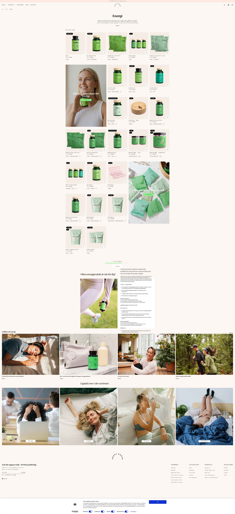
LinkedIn (226, 472)
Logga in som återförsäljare (211, 477)
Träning (71, 253)
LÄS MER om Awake (124, 305)
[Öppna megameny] (5, 4)
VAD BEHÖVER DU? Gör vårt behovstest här (117, 1)
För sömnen (88, 441)
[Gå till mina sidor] (228, 5)
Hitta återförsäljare (210, 475)
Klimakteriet (68, 188)
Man (154, 91)
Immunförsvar (156, 59)
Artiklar (191, 475)
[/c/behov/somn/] (88, 416)
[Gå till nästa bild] (230, 356)
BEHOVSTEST (33, 4)
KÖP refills (149, 194)
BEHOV (3, 4)
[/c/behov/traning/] (146, 416)
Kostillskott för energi (176, 482)
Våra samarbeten (193, 477)
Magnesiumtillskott (175, 472)
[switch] (102, 512)
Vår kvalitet (192, 472)
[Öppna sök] (224, 5)
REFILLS (27, 4)
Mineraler (173, 470)
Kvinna (113, 123)
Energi (11, 9)
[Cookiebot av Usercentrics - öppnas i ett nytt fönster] (75, 512)
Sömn (113, 156)
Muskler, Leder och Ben (158, 123)
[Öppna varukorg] (232, 5)
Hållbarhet (191, 470)
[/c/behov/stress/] (30, 416)
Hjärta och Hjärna (94, 59)
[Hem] (117, 5)
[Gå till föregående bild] (5, 356)
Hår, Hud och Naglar (115, 91)
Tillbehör (130, 123)
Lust (151, 91)
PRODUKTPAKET (20, 4)
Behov (6, 9)
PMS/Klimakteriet (204, 441)
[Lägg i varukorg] (83, 52)
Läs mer (117, 25)
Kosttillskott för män (176, 477)
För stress (30, 441)
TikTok (225, 475)
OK (157, 501)
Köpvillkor (207, 472)
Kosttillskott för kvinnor (177, 475)
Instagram (226, 470)
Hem (2, 9)
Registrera (23, 472)
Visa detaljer (133, 511)
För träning (146, 441)
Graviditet (92, 188)
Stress (134, 91)
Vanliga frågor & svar (210, 470)
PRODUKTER (11, 4)
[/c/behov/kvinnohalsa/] (204, 416)
